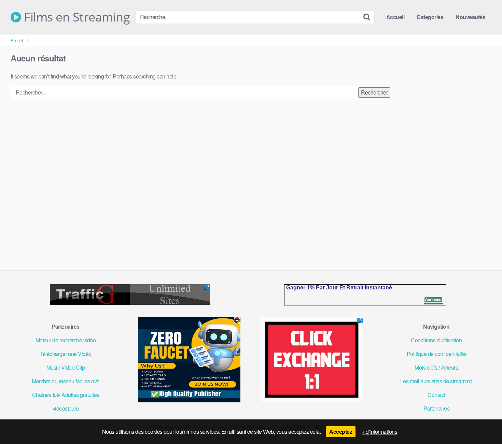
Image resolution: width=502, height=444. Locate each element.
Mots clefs (426, 367)
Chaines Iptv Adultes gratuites (65, 395)
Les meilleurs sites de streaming (436, 381)
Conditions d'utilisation (436, 340)
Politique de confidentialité (436, 354)
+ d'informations (379, 431)
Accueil (395, 17)
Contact (436, 395)
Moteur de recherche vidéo (66, 340)
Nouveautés (470, 17)
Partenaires (436, 408)
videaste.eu (66, 408)
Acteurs (449, 367)
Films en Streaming (75, 17)
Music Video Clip (65, 367)
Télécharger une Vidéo (66, 354)
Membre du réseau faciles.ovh (66, 381)
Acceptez (340, 431)
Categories (430, 17)
